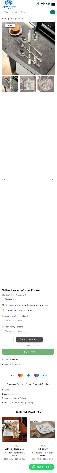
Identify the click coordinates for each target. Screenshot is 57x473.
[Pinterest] (19, 403)
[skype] (31, 403)
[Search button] (52, 12)
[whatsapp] (28, 403)
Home (4, 19)
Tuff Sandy (42, 449)
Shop (12, 19)
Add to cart (31, 339)
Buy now (29, 352)
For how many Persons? (13, 327)
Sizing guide (10, 299)
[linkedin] (25, 403)
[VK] (16, 403)
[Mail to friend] (22, 403)
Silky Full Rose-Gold (14, 449)
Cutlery (20, 19)
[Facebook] (12, 403)
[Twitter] (9, 403)
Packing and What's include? (15, 316)
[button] (5, 49)
